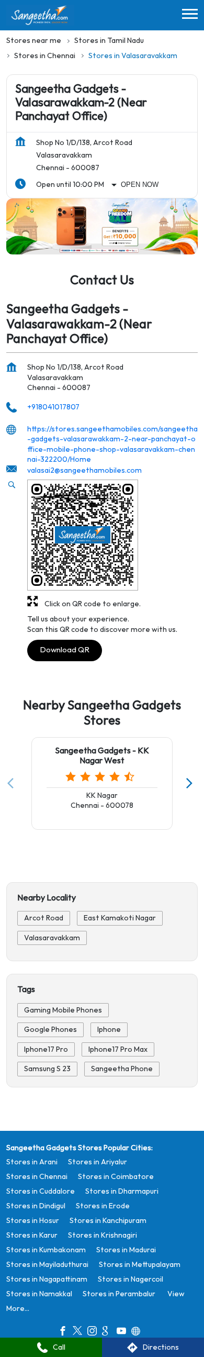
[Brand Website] (138, 1333)
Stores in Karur (32, 1235)
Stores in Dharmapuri (121, 1191)
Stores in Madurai (126, 1250)
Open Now (139, 184)
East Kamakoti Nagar (120, 918)
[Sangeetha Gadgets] (40, 15)
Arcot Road (43, 918)
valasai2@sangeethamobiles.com (84, 470)
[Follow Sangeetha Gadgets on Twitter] (80, 1333)
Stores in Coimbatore (116, 1177)
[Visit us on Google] (109, 1333)
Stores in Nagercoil (130, 1279)
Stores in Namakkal (39, 1294)
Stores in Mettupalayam (139, 1265)
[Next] (191, 783)
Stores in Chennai (36, 1177)
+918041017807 (53, 407)
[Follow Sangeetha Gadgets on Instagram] (94, 1333)
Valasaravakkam (52, 938)
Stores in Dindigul (35, 1206)
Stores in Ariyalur (97, 1162)
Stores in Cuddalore (40, 1191)
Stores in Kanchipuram (108, 1221)
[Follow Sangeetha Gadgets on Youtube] (124, 1333)
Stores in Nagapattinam (46, 1279)
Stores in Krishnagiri (102, 1235)
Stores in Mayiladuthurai (47, 1265)
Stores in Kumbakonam (46, 1250)
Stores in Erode (103, 1206)
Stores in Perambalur (119, 1294)
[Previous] (12, 783)
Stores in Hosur (32, 1221)
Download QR (64, 650)
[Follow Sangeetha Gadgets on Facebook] (65, 1333)
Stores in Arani (32, 1162)
